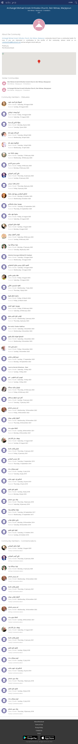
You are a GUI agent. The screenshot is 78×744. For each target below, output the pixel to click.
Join (39, 12)
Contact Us (39, 730)
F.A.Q (39, 733)
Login (71, 2)
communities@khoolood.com (11, 42)
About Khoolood (39, 722)
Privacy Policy (39, 727)
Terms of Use (39, 724)
